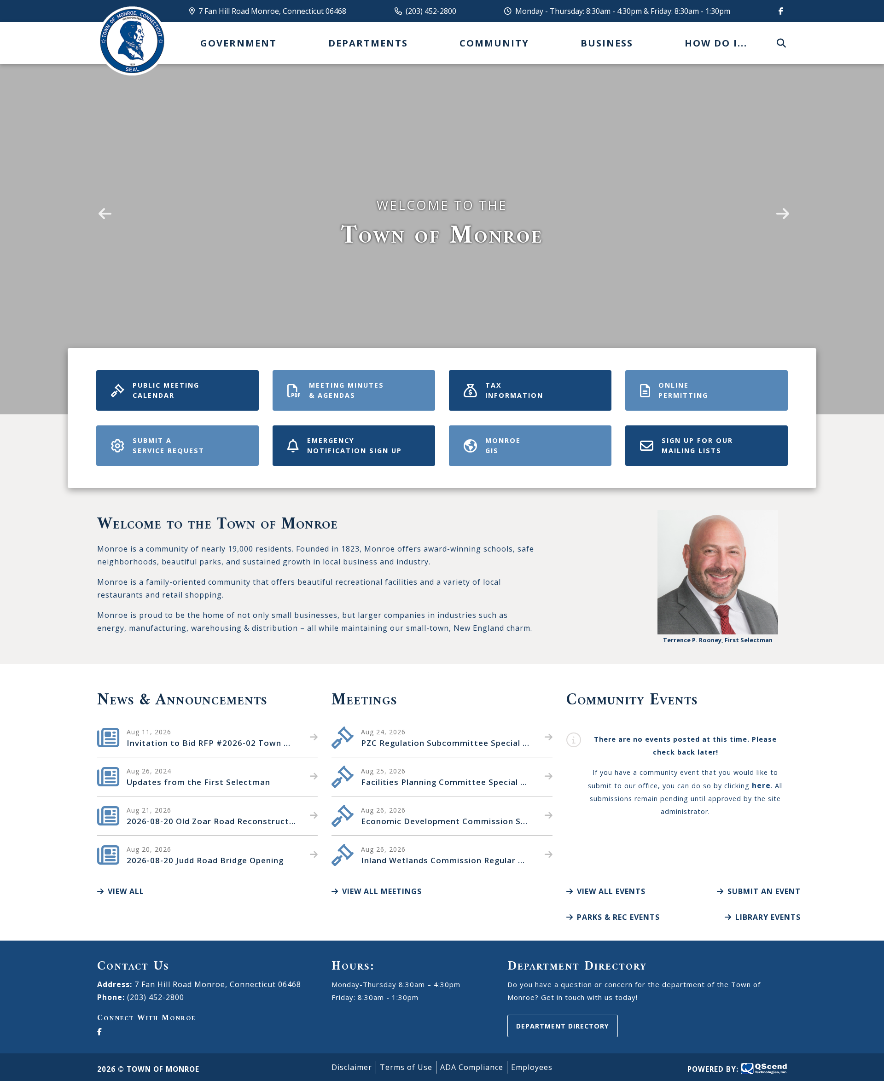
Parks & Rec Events (618, 917)
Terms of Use (406, 1067)
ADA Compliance (471, 1067)
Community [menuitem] (494, 43)
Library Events (768, 917)
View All (126, 891)
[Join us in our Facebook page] (779, 11)
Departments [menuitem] (368, 43)
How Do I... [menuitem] (716, 43)
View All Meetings (382, 891)
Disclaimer (352, 1067)
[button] (103, 207)
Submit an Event (764, 891)
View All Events (611, 891)
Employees (531, 1067)
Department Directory (562, 1026)
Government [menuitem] (238, 43)
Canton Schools (131, 41)
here (761, 785)
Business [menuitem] (607, 43)
